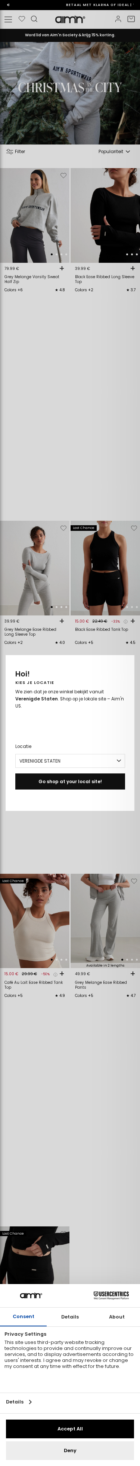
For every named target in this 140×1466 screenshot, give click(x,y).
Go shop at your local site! (70, 781)
